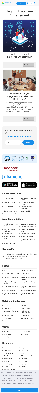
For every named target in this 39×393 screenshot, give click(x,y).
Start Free (21, 3)
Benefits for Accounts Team (28, 240)
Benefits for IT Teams (28, 234)
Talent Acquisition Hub (11, 273)
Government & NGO (27, 318)
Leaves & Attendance (28, 282)
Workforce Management (28, 290)
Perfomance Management (25, 312)
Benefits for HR (9, 234)
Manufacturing (9, 321)
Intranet (23, 305)
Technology (7, 318)
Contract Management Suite (11, 294)
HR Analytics (8, 308)
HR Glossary (8, 364)
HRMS (6, 305)
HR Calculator (8, 353)
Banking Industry (9, 315)
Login (31, 3)
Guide (6, 367)
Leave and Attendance (11, 311)
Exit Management (9, 290)
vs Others (7, 337)
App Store (7, 356)
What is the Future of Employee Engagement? (19, 55)
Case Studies (25, 350)
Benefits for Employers (28, 224)
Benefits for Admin (27, 236)
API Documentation (27, 356)
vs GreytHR (7, 334)
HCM (5, 270)
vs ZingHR (24, 334)
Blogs (23, 348)
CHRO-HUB (7, 350)
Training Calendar (9, 369)
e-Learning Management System (12, 282)
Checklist (24, 367)
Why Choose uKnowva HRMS (11, 224)
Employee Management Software (28, 278)
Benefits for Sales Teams (9, 237)
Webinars (7, 361)
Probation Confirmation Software (28, 287)
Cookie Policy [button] (28, 383)
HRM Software (25, 308)
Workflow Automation (11, 286)
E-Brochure (8, 348)
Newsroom (24, 364)
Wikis (22, 353)
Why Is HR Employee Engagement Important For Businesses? (19, 96)
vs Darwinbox (25, 331)
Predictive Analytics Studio (27, 294)
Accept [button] (19, 390)
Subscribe (27, 142)
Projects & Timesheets (11, 277)
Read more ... (28, 65)
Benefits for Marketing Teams (28, 230)
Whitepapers (8, 358)
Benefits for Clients (10, 243)
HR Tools (24, 361)
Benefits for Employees (28, 227)
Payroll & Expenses (27, 270)
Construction (25, 315)
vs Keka (6, 331)
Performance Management (25, 274)
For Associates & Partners (9, 230)
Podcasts (24, 358)
